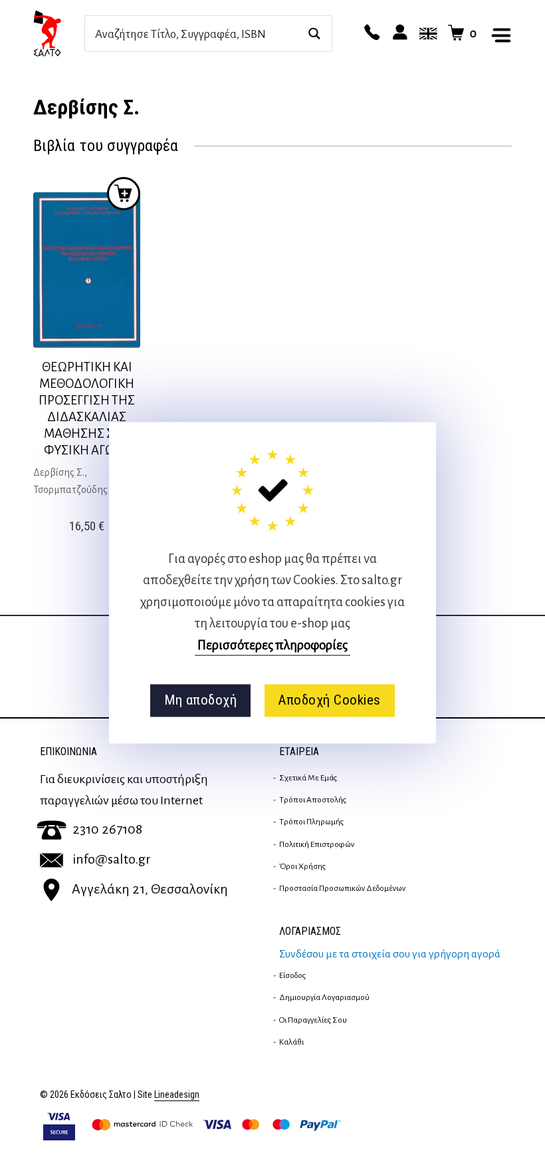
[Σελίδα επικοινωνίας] (370, 33)
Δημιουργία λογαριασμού (324, 997)
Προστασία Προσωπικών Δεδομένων (342, 888)
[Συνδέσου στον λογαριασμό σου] (398, 33)
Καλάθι (291, 1042)
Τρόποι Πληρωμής (311, 821)
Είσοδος (292, 975)
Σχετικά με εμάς (308, 777)
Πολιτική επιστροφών (316, 844)
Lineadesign (176, 1095)
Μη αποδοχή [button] (200, 701)
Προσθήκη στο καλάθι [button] (123, 193)
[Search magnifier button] (314, 34)
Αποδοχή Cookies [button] (329, 701)
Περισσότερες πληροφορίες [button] (272, 645)
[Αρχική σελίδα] (58, 33)
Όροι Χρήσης (302, 866)
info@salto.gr (111, 859)
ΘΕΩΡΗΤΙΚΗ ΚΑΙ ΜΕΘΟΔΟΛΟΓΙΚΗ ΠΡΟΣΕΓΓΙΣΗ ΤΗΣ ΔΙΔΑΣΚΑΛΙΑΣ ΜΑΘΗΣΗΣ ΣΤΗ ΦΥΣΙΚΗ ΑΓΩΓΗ (87, 408)
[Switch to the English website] (426, 33)
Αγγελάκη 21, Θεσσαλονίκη (150, 889)
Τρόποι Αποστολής (312, 799)
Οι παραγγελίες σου (313, 1020)
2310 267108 (107, 829)
